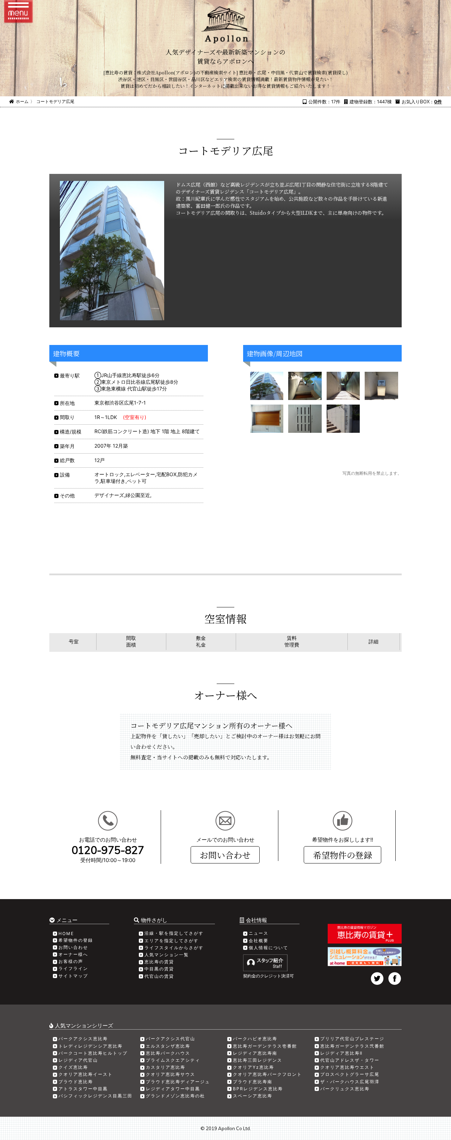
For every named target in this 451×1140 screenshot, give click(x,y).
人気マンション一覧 (166, 954)
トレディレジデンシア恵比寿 (90, 1046)
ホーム (22, 101)
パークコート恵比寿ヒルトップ (93, 1053)
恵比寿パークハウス (168, 1053)
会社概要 (258, 940)
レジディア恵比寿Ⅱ (341, 1053)
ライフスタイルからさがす (174, 947)
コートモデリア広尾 (55, 101)
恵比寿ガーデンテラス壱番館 (265, 1046)
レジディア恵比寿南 (255, 1053)
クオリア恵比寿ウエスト (347, 1067)
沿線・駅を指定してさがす (174, 933)
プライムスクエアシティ (173, 1060)
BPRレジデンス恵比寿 (258, 1088)
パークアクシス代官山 (170, 1038)
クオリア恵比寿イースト (85, 1074)
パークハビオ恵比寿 (255, 1038)
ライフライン (73, 968)
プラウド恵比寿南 (252, 1081)
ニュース (258, 933)
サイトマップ (73, 975)
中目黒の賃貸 (159, 968)
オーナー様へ (73, 954)
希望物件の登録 (342, 855)
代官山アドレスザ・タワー (349, 1060)
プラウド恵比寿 (75, 1081)
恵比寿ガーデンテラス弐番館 (352, 1046)
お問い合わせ (225, 855)
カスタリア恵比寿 (165, 1067)
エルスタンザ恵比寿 (168, 1046)
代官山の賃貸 (159, 976)
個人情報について (268, 947)
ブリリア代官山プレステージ (352, 1038)
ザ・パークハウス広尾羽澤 (349, 1081)
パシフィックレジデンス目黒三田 (95, 1095)
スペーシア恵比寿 (252, 1095)
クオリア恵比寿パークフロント (267, 1074)
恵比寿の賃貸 (159, 961)
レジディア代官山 (78, 1060)
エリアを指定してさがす (171, 940)
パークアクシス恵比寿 (83, 1038)
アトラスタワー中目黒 (83, 1088)
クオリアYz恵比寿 (253, 1067)
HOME (66, 933)
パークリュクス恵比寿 (345, 1088)
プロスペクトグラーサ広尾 (349, 1074)
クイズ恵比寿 (73, 1067)
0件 (438, 101)
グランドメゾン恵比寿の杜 (175, 1095)
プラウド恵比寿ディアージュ (178, 1081)
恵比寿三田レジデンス (257, 1060)
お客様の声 (70, 961)
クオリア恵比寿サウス (170, 1074)
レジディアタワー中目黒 (173, 1088)
